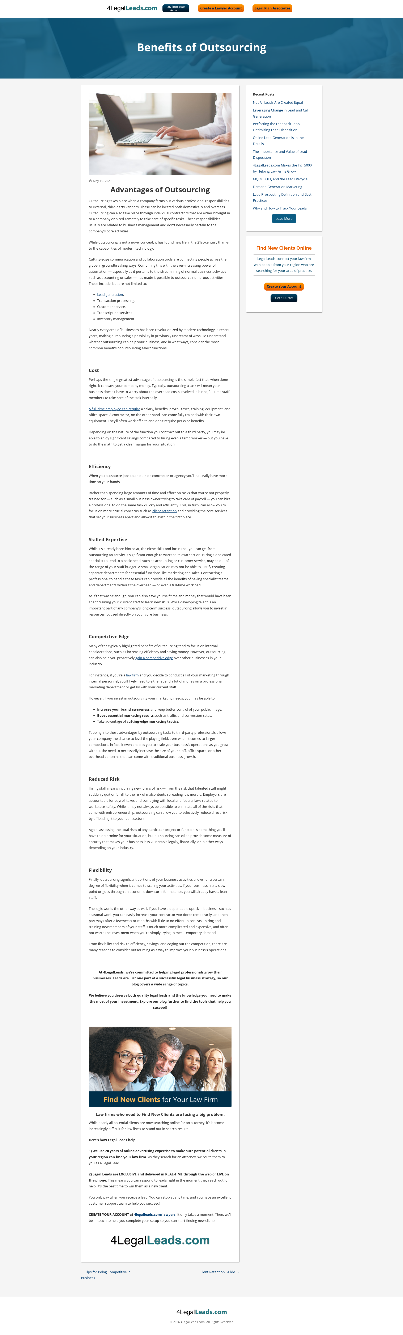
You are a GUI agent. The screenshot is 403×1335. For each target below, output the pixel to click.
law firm (132, 675)
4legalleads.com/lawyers (154, 1214)
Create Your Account (284, 286)
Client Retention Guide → (219, 1272)
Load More (284, 218)
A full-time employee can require (114, 409)
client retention (164, 511)
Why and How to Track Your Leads (280, 208)
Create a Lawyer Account (221, 8)
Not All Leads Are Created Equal (278, 102)
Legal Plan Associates (272, 8)
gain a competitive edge (154, 658)
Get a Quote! (284, 298)
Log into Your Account (176, 8)
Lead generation (110, 294)
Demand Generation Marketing (277, 187)
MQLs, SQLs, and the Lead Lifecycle (280, 179)
